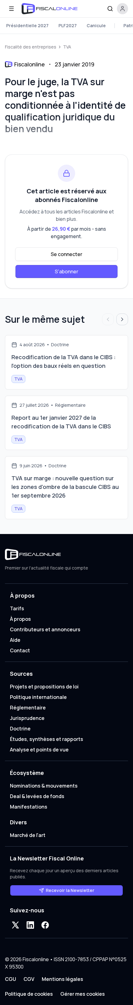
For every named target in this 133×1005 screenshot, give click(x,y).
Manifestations (28, 806)
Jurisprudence (27, 718)
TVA (67, 47)
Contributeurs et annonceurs (45, 629)
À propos (20, 619)
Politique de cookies (29, 993)
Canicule (96, 25)
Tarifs (17, 608)
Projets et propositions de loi (44, 686)
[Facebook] (45, 925)
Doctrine (20, 728)
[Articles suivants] (122, 319)
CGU (10, 979)
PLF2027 (67, 25)
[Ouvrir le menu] (11, 9)
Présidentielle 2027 (27, 25)
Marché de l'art (27, 835)
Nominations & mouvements (44, 785)
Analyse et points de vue (39, 749)
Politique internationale (38, 697)
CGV (29, 979)
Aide (15, 640)
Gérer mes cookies (82, 993)
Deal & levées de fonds (37, 796)
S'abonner (66, 271)
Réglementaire (28, 707)
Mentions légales (62, 979)
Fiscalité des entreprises (30, 47)
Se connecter (66, 254)
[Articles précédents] (108, 319)
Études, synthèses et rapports (46, 739)
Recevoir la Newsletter (70, 890)
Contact (20, 650)
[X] (15, 925)
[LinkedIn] (30, 925)
